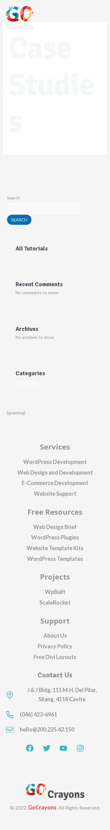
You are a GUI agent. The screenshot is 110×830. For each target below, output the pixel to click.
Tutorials (27, 383)
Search (13, 197)
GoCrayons (42, 807)
